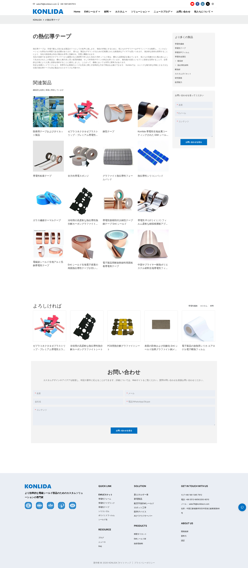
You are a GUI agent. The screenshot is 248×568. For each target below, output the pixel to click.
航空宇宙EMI (144, 503)
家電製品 (138, 499)
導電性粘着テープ (42, 175)
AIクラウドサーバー (143, 515)
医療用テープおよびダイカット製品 (48, 133)
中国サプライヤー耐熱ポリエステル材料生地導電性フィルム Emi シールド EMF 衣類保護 (153, 266)
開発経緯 (184, 531)
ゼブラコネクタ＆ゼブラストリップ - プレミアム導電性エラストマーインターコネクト (83, 133)
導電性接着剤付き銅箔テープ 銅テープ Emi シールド (118, 222)
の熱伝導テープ (52, 19)
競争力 (184, 536)
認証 (183, 540)
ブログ (101, 537)
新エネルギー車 (141, 494)
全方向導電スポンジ (78, 175)
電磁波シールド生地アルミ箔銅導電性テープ (48, 264)
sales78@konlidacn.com (46, 4)
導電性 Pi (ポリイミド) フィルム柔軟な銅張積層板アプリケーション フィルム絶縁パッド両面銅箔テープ (153, 222)
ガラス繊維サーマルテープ (47, 220)
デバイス (140, 511)
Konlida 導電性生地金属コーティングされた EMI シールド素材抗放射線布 (152, 133)
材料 (212, 306)
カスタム (203, 306)
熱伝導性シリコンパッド (150, 175)
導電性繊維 (192, 306)
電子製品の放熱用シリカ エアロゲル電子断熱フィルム (198, 347)
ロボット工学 (140, 507)
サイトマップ (125, 562)
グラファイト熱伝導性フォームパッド (118, 177)
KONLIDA (37, 19)
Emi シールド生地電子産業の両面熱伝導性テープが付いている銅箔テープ (83, 266)
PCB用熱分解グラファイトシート (123, 347)
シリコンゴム (103, 511)
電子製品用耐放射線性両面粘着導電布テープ (118, 264)
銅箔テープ (108, 131)
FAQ (100, 546)
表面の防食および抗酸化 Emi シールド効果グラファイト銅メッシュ (161, 347)
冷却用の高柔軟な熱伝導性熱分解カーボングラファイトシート (83, 222)
